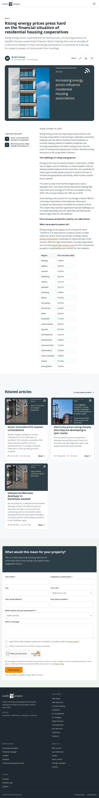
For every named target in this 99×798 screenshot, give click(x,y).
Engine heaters (58, 721)
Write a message (12, 622)
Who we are (56, 748)
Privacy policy (80, 795)
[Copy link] (80, 58)
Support (5, 786)
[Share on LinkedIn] (86, 58)
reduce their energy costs (62, 245)
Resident (5, 759)
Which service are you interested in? (21, 610)
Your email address (14, 599)
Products (55, 736)
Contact (55, 767)
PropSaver (56, 710)
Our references (58, 752)
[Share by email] (91, 58)
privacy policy (73, 641)
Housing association (10, 748)
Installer (5, 755)
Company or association (61, 577)
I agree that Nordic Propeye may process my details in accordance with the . (44, 641)
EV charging (56, 717)
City (6, 588)
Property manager (9, 752)
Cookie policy (92, 795)
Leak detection (58, 725)
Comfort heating (58, 706)
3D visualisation (58, 713)
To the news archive (82, 392)
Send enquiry (13, 670)
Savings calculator (59, 763)
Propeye (5, 779)
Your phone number (59, 599)
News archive (57, 759)
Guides (54, 755)
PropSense (56, 732)
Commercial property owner (13, 763)
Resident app (7, 783)
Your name (10, 577)
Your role (55, 588)
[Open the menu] (94, 3)
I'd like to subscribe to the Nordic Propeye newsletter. (29, 646)
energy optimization (49, 239)
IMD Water (56, 698)
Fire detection (57, 728)
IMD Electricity (57, 702)
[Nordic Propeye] (11, 4)
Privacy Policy (59, 664)
